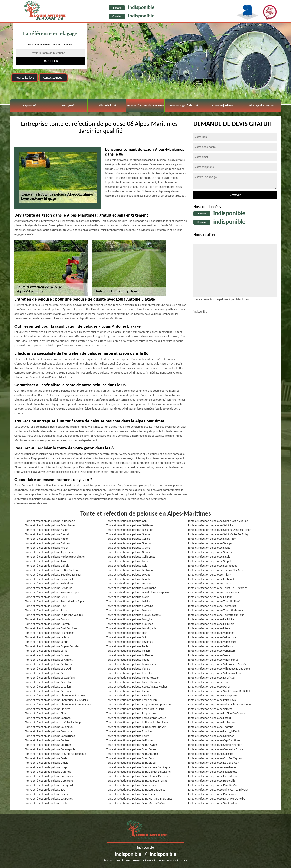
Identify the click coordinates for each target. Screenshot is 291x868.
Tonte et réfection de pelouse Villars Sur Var (214, 660)
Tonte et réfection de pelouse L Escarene (49, 780)
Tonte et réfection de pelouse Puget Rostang (132, 677)
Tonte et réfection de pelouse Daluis (46, 763)
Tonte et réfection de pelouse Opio (126, 637)
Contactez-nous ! (53, 77)
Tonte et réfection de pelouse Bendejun (48, 588)
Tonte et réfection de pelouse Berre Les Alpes (52, 592)
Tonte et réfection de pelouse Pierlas (128, 668)
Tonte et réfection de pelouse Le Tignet (211, 579)
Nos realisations (24, 77)
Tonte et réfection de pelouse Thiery (209, 574)
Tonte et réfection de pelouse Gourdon (129, 543)
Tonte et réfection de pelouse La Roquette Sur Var (136, 727)
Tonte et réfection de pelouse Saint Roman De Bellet (219, 691)
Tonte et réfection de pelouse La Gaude (129, 530)
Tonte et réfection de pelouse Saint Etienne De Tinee (137, 776)
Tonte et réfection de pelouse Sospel (209, 561)
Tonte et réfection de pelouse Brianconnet (50, 633)
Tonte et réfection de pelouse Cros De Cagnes (215, 758)
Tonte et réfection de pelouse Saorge (210, 543)
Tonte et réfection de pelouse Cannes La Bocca (215, 749)
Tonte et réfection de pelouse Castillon (48, 686)
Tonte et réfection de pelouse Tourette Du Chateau (218, 601)
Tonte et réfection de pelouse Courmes (48, 745)
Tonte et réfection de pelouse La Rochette (50, 521)
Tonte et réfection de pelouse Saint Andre (131, 749)
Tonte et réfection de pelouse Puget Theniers (133, 682)
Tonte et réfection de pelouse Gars (126, 521)
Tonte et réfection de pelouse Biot (45, 606)
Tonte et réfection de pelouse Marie (127, 597)
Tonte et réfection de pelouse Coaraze (48, 718)
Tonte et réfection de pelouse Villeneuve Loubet (216, 673)
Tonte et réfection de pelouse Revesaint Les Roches (136, 686)
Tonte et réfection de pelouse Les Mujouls (131, 628)
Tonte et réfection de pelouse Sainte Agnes (131, 745)
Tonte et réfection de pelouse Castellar (48, 682)
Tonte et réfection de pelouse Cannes (47, 655)
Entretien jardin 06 (222, 105)
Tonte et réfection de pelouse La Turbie (211, 624)
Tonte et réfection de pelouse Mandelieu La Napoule (137, 592)
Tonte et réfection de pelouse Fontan (47, 803)
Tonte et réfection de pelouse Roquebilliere (132, 700)
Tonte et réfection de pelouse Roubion (129, 731)
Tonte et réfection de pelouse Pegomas (129, 642)
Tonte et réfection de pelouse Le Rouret (130, 740)
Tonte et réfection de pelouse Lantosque (130, 570)
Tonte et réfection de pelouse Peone (127, 660)
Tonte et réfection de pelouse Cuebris (47, 758)
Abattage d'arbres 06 (261, 105)
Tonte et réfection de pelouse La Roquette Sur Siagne (137, 722)
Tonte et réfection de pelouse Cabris (46, 642)
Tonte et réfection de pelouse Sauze (209, 548)
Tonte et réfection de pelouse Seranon (210, 552)
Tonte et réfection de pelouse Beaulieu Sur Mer (53, 574)
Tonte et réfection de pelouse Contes (47, 740)
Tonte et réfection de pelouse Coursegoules (50, 749)
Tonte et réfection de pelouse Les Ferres (49, 798)
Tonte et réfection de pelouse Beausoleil (49, 579)
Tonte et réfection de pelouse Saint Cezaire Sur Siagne (138, 767)
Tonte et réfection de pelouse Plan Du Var (212, 785)
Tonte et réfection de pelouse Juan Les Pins (213, 767)
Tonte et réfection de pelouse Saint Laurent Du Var (136, 789)
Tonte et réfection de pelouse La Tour (210, 597)
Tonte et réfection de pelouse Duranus (48, 771)
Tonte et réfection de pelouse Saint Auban (131, 758)
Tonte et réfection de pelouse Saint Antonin (132, 754)
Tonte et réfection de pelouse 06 (145, 105)
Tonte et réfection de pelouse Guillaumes (130, 556)
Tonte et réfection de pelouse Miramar (211, 736)
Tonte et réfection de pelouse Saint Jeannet (132, 785)
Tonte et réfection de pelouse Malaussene (131, 588)
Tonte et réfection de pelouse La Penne (129, 655)
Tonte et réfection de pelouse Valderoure (212, 642)
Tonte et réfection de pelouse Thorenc (210, 727)
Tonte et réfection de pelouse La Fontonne (213, 776)
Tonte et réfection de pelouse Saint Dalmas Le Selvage (138, 771)
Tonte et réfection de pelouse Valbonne (211, 633)
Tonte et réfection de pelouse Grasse (128, 548)
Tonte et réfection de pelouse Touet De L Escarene (218, 588)
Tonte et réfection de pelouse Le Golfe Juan (213, 763)
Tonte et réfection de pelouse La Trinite (211, 619)
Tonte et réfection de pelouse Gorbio (128, 539)
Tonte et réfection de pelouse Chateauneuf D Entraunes (58, 704)
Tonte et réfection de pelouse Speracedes (212, 565)
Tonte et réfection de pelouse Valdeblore (212, 637)
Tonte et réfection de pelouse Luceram (129, 583)
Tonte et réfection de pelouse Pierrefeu (129, 673)
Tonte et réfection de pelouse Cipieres (47, 709)
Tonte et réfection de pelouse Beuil (46, 597)
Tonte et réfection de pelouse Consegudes (50, 736)
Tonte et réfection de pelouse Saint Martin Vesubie (218, 521)
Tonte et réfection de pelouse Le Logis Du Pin (214, 731)
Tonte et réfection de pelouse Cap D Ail (48, 668)
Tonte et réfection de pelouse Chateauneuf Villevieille (57, 700)
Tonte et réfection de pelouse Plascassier (212, 794)
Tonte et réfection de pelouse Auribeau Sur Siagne (55, 556)
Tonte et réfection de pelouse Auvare (47, 561)
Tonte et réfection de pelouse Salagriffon (212, 539)
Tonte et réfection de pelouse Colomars (48, 731)
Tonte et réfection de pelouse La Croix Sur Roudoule (55, 754)
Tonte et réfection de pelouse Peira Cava (212, 700)
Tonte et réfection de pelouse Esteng (209, 718)
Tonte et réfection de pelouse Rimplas (128, 695)
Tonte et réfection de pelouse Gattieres (129, 525)
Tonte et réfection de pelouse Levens (128, 574)
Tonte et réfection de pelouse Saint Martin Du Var (136, 803)
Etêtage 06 (68, 105)
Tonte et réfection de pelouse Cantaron (48, 664)
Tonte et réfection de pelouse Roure (127, 736)
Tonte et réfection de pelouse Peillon (128, 651)
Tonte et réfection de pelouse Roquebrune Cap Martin (138, 704)
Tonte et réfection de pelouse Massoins (129, 606)
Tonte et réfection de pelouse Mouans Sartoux (133, 615)
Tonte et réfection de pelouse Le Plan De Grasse (216, 713)
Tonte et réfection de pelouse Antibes (47, 543)
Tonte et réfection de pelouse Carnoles (210, 754)
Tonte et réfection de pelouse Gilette (128, 534)
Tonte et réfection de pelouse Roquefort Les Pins (135, 709)
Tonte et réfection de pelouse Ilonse (127, 561)
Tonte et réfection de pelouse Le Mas (128, 601)
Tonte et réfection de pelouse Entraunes (49, 776)
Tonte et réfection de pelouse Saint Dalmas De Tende (219, 704)
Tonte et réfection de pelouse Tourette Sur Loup (216, 615)
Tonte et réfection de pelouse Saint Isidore (213, 803)
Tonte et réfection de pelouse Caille (46, 651)
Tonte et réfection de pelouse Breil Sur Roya (51, 628)
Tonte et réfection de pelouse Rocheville (211, 780)
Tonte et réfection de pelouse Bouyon (47, 624)
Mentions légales (173, 860)
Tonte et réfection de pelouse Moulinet (129, 624)
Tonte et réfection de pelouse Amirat (47, 534)
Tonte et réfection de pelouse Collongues (49, 727)
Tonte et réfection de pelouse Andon (46, 539)
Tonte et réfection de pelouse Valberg (210, 709)
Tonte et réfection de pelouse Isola (126, 565)
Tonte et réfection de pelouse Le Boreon (211, 722)
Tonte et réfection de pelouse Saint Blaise (131, 763)
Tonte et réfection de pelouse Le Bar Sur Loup (52, 570)
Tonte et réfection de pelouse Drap (46, 767)
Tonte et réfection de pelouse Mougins (129, 619)
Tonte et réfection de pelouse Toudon (210, 583)
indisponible (141, 7)
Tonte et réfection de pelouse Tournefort (212, 606)
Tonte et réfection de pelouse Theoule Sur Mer (215, 570)
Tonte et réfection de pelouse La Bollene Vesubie (54, 615)
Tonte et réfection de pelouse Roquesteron (131, 713)
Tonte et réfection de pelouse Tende (209, 682)
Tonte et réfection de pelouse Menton (128, 610)
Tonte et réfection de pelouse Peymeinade (131, 664)
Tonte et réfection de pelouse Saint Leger (130, 794)
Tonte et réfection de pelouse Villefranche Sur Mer (218, 664)
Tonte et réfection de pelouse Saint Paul (211, 525)
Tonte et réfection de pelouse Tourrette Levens (215, 610)
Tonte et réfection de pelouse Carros (46, 673)
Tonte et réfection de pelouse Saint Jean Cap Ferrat (136, 780)
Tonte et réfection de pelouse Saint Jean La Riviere (218, 789)
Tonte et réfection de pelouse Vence (209, 655)
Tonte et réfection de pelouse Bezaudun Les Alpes (54, 601)
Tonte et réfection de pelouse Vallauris (210, 646)
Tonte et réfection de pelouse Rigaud (128, 691)
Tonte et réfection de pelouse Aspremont (49, 552)
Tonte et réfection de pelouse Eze (45, 789)
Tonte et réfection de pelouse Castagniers (50, 677)
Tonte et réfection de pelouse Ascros (46, 548)
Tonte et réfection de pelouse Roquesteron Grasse (136, 718)
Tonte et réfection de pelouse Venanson (211, 651)
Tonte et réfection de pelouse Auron (209, 686)
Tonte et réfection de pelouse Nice (126, 633)
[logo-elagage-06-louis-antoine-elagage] (43, 11)
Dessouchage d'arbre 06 (184, 105)
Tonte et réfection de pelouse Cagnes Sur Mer (52, 646)
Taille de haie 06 (106, 105)
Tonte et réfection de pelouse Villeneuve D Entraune (219, 668)
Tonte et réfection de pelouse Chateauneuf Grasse (55, 695)
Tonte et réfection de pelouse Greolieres (130, 552)
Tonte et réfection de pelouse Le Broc (47, 637)
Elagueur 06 (29, 105)
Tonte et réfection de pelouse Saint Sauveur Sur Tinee (219, 530)
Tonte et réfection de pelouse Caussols (48, 691)
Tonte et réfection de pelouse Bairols (47, 565)
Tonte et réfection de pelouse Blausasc (48, 610)
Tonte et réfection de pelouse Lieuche (128, 579)
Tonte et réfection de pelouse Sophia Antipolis (215, 745)
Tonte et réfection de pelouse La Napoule (212, 695)
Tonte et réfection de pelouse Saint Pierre (50, 525)
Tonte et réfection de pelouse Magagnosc (212, 771)
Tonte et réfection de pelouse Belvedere (49, 583)
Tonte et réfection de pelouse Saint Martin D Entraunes (139, 798)
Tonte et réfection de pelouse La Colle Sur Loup (53, 722)
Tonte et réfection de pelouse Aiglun (46, 530)
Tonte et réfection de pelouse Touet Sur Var (213, 592)
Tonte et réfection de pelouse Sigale (209, 556)
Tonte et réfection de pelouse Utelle (209, 628)
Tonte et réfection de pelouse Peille (127, 646)
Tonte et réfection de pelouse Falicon (47, 794)
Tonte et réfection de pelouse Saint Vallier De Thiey (218, 534)
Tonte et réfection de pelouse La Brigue (211, 677)
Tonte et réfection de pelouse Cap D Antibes (214, 740)
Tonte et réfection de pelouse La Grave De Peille (216, 798)
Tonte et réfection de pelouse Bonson (47, 619)
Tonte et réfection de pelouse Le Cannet (49, 660)
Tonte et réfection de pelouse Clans (46, 713)
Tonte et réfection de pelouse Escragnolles (50, 785)
